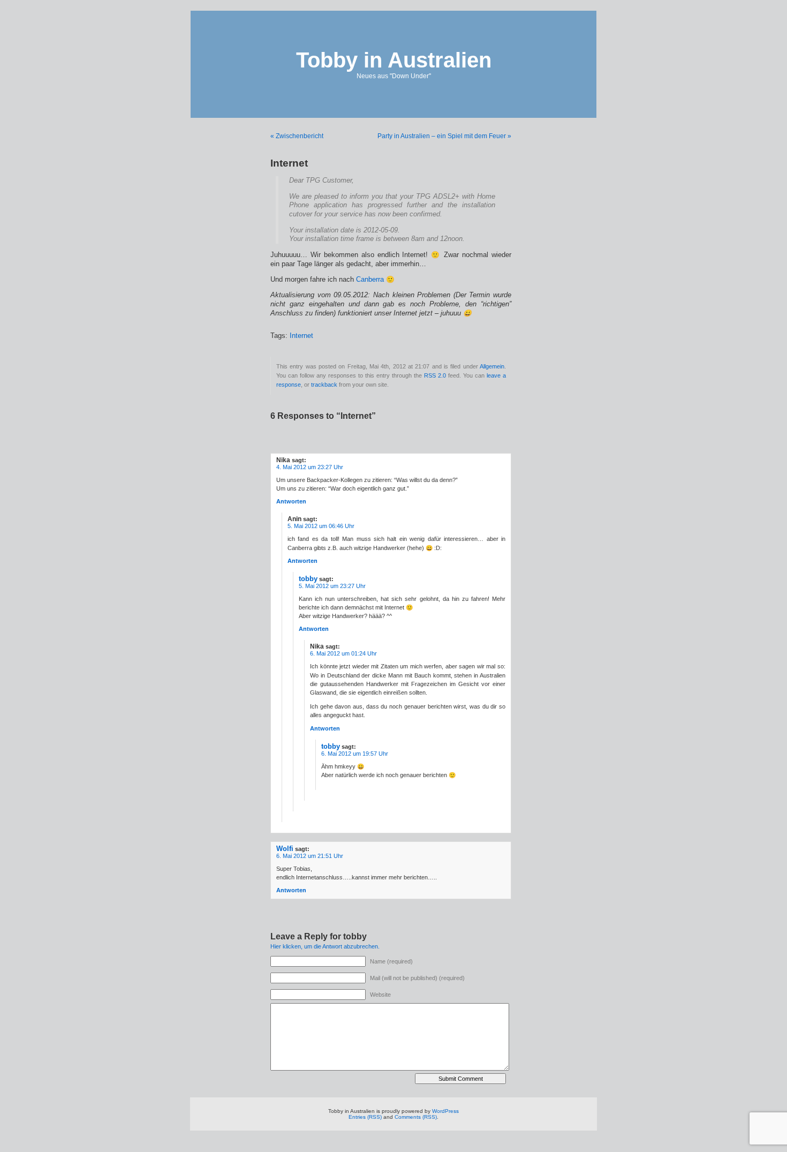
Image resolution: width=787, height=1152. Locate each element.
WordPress (445, 1111)
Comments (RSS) (416, 1117)
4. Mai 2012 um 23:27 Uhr (309, 467)
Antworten (291, 501)
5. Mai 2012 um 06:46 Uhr (320, 526)
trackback (324, 384)
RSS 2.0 (435, 375)
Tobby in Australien (393, 60)
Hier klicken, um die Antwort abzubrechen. (325, 946)
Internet (301, 336)
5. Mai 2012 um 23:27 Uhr (332, 586)
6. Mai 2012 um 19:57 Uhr (354, 753)
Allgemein (492, 366)
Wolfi (284, 849)
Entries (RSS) (365, 1117)
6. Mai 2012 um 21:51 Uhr (309, 856)
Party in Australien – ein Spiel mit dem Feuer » (444, 136)
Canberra (370, 279)
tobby (308, 579)
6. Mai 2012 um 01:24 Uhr (343, 653)
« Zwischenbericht (296, 136)
